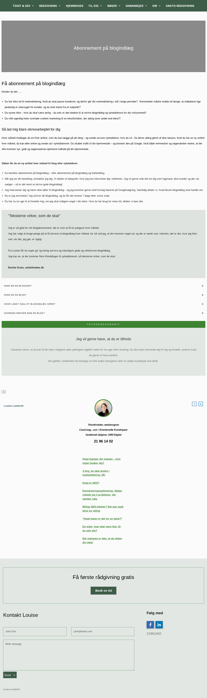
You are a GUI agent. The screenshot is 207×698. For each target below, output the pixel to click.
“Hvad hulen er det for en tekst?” (102, 518)
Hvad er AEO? (90, 483)
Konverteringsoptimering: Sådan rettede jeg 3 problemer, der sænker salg (102, 494)
